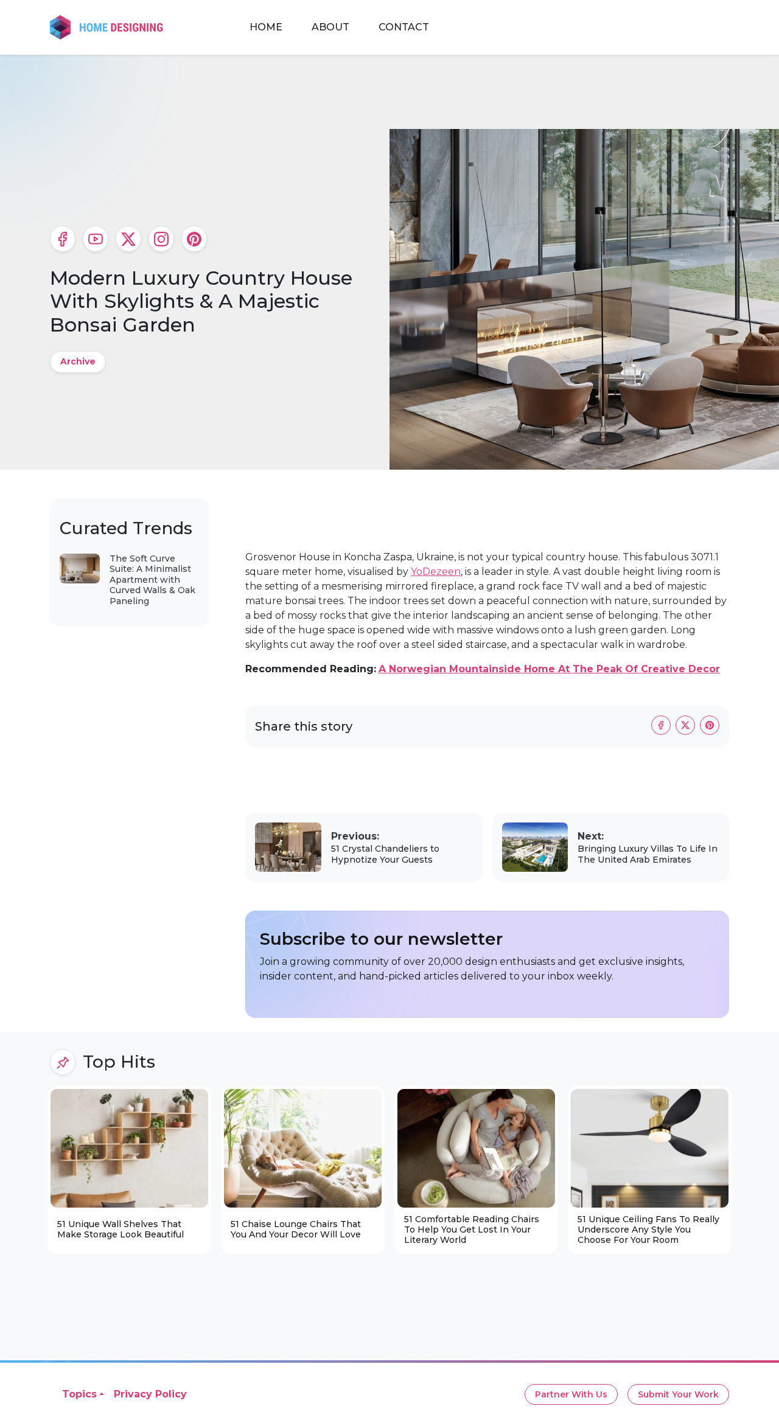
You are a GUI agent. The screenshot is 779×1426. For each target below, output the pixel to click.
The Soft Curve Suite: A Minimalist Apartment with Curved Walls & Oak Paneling (152, 580)
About (330, 27)
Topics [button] (79, 1394)
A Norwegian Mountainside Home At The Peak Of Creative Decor (549, 669)
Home (266, 27)
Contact (404, 27)
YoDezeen (436, 571)
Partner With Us (571, 1394)
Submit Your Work (678, 1394)
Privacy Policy (150, 1394)
